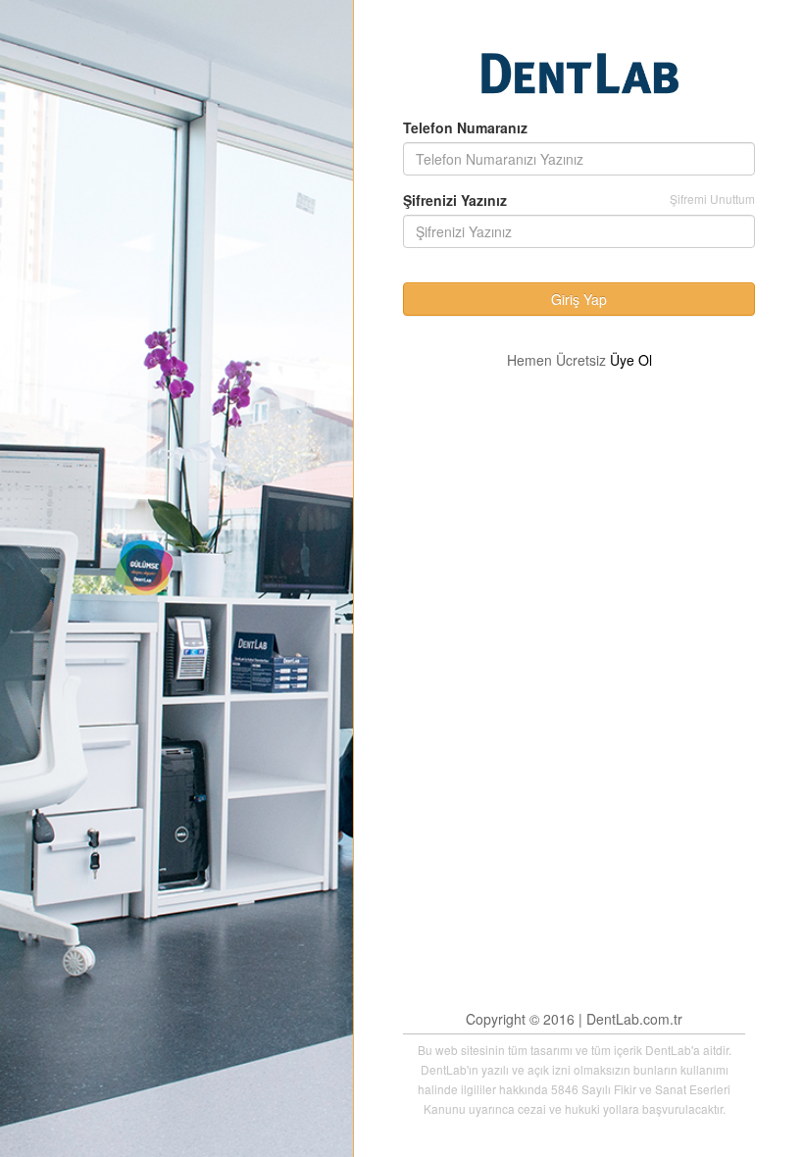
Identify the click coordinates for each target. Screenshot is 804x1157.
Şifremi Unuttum (712, 198)
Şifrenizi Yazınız (455, 200)
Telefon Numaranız (465, 127)
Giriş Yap (579, 299)
